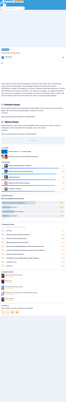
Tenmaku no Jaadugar (15, 188)
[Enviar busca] (23, 8)
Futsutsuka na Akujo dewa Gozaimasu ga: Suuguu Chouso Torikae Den (25, 250)
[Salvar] (63, 57)
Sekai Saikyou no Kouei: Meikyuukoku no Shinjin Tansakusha (22, 258)
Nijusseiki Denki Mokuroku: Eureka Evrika (17, 242)
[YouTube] (17, 312)
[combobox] (10, 8)
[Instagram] (8, 312)
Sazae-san (9, 266)
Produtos (5, 49)
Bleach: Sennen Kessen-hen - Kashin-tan (20, 165)
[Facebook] (12, 312)
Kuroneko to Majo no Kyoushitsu (15, 254)
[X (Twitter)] (3, 312)
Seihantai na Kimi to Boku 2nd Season (19, 183)
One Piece (9, 230)
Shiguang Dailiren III (14, 177)
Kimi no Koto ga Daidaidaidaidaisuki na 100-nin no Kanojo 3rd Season (25, 246)
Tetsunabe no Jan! (11, 262)
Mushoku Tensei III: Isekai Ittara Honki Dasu (21, 171)
